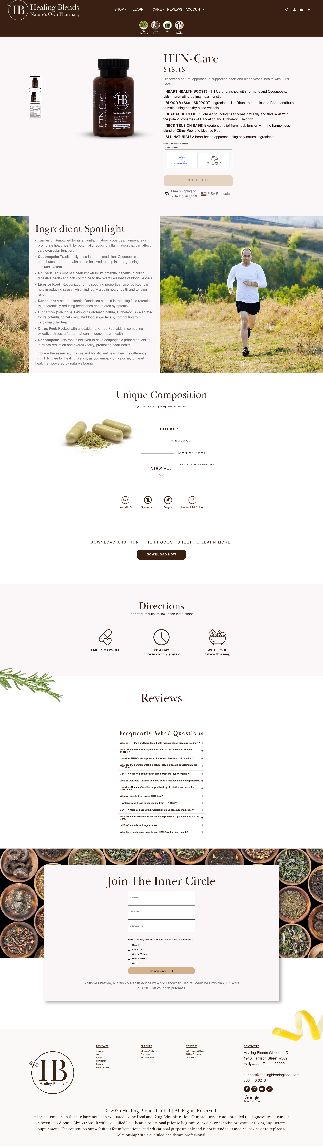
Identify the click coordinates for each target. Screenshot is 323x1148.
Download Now (161, 554)
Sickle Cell (136, 945)
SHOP (119, 9)
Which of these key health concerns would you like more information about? (160, 939)
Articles (99, 1058)
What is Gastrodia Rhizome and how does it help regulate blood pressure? (161, 780)
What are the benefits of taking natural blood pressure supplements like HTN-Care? (161, 766)
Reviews (100, 1064)
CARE (157, 9)
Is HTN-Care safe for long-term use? (161, 825)
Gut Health (137, 963)
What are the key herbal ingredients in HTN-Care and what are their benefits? (161, 751)
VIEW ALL (161, 469)
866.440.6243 (255, 1081)
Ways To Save (102, 1068)
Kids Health (137, 949)
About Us (100, 1051)
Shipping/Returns (149, 1051)
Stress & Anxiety (139, 958)
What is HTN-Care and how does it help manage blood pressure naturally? (161, 743)
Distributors (191, 1058)
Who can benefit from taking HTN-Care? (161, 796)
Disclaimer (146, 1054)
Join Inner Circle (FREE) (161, 970)
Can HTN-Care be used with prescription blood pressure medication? (161, 810)
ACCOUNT (194, 9)
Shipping (166, 144)
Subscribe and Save (195, 1051)
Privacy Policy (147, 1058)
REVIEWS (174, 9)
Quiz (98, 1054)
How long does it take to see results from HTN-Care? (161, 803)
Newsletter (101, 1061)
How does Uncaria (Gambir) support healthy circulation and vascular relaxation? (161, 788)
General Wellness (139, 954)
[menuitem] (35, 82)
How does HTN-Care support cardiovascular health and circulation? (161, 758)
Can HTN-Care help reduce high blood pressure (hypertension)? (161, 773)
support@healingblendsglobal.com (271, 1075)
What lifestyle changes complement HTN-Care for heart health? (161, 832)
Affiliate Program (193, 1054)
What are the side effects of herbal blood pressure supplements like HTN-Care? (161, 817)
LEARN (138, 9)
